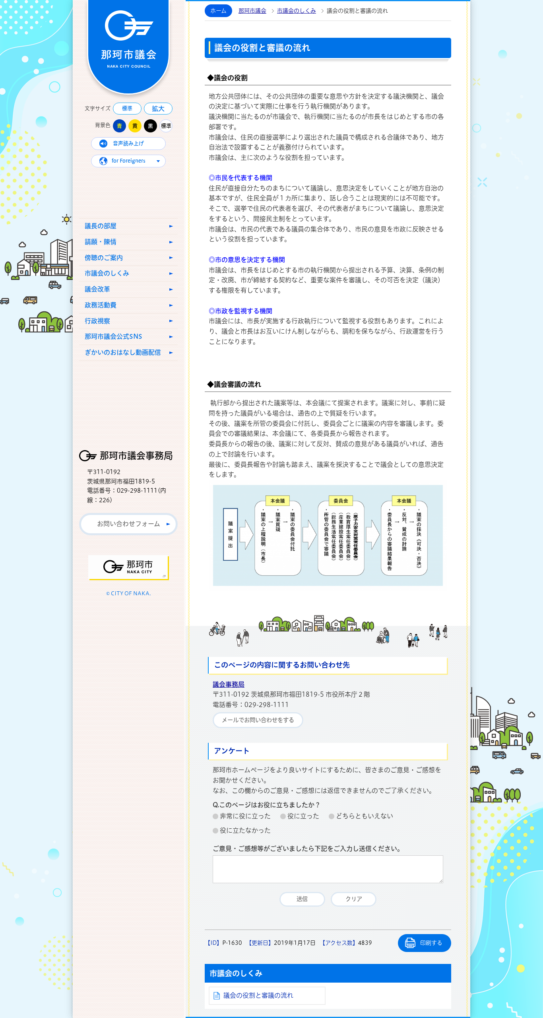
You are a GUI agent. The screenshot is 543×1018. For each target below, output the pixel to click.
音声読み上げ (128, 143)
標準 (127, 108)
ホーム (218, 11)
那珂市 (128, 567)
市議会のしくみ (107, 273)
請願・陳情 (100, 242)
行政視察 (97, 321)
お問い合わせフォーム (128, 524)
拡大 (158, 108)
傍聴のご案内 (104, 257)
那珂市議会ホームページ (128, 47)
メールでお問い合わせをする (258, 720)
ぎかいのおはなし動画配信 (123, 352)
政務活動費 (100, 305)
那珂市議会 (252, 11)
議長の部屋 (100, 226)
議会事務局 (228, 684)
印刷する (431, 943)
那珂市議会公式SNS (113, 336)
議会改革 (97, 289)
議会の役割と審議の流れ (258, 995)
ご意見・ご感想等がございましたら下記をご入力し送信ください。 (308, 848)
